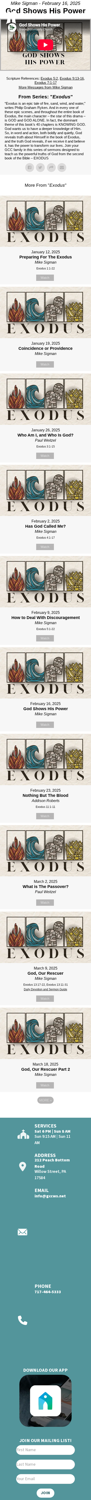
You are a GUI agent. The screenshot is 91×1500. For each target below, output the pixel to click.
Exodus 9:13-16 (72, 78)
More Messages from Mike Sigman (46, 87)
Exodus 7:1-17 (46, 83)
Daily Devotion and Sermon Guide (45, 989)
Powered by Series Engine (45, 1113)
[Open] (79, 16)
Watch (45, 277)
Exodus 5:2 (49, 78)
